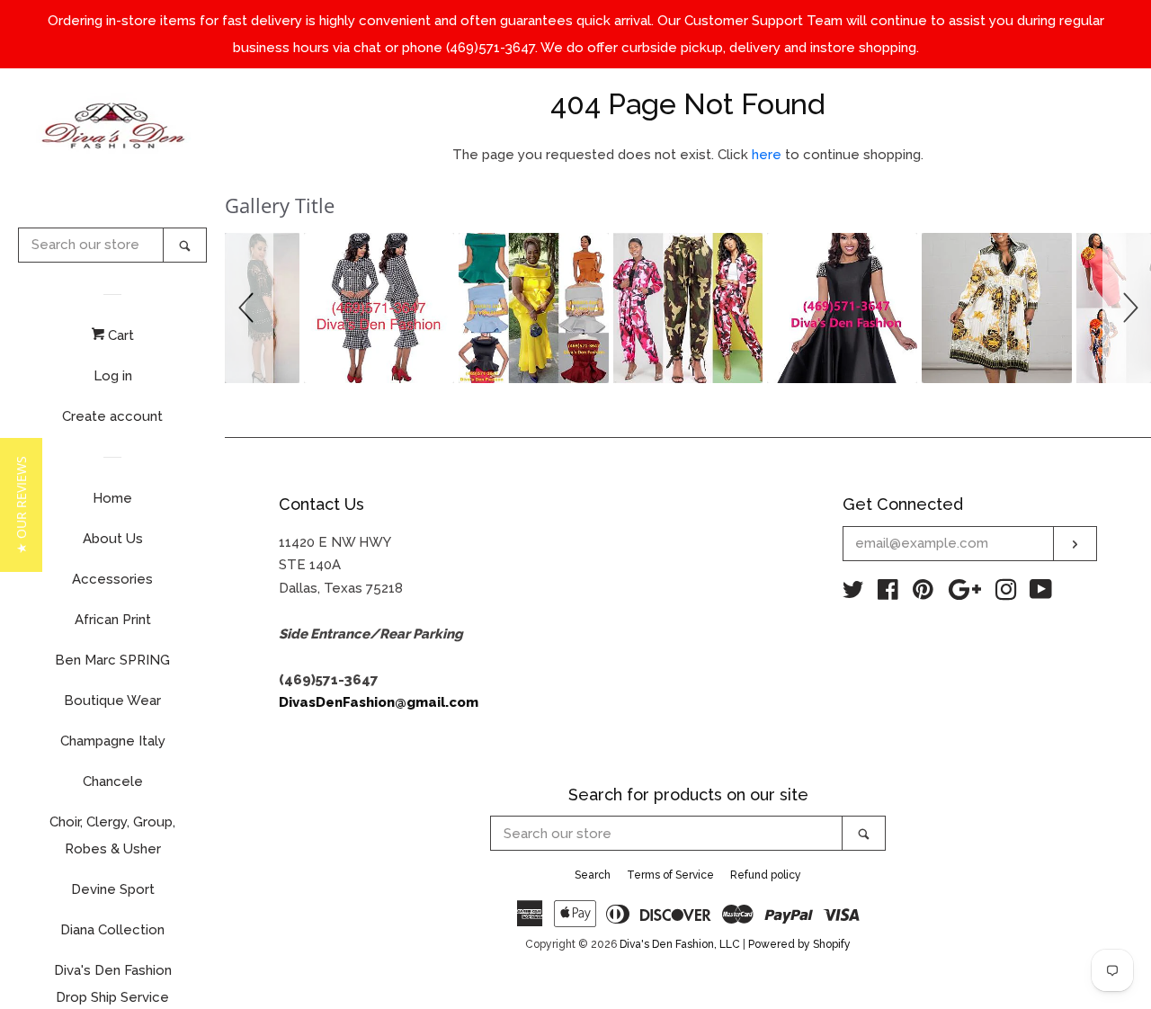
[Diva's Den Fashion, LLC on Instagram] (1006, 593)
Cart (119, 335)
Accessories (112, 579)
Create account (112, 416)
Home (112, 498)
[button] (249, 308)
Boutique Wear (112, 700)
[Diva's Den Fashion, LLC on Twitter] (853, 593)
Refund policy (765, 875)
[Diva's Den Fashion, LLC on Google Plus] (965, 593)
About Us (113, 539)
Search (593, 875)
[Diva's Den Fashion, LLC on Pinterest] (923, 593)
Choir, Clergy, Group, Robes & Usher (112, 835)
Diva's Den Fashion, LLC (680, 944)
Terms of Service (670, 875)
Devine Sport (113, 889)
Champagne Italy (112, 741)
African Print (113, 620)
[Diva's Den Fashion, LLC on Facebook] (888, 593)
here (766, 155)
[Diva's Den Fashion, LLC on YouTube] (1041, 593)
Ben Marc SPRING (112, 660)
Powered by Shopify (799, 944)
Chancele (113, 781)
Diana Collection (112, 930)
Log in (113, 376)
